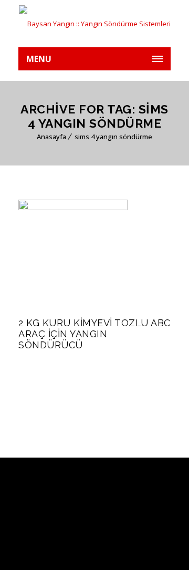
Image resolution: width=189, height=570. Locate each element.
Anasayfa (51, 136)
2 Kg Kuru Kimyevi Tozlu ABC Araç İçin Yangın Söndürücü (94, 333)
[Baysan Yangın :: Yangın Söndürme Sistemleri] (94, 23)
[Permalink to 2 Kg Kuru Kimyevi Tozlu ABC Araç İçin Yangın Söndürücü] (73, 207)
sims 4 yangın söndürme (113, 136)
